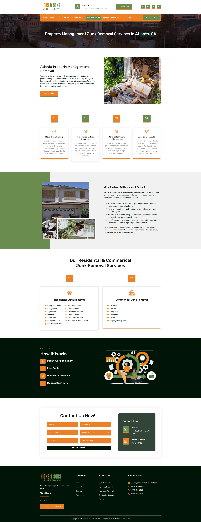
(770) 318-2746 (114, 230)
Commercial (92, 17)
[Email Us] (77, 6)
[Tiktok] (159, 7)
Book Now (152, 17)
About (52, 17)
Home (45, 17)
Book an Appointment (52, 506)
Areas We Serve (109, 17)
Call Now (125, 6)
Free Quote (126, 17)
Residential (77, 17)
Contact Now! (49, 93)
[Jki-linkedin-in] (153, 7)
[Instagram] (143, 7)
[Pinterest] (148, 7)
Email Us (85, 5)
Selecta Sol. (126, 519)
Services (62, 17)
